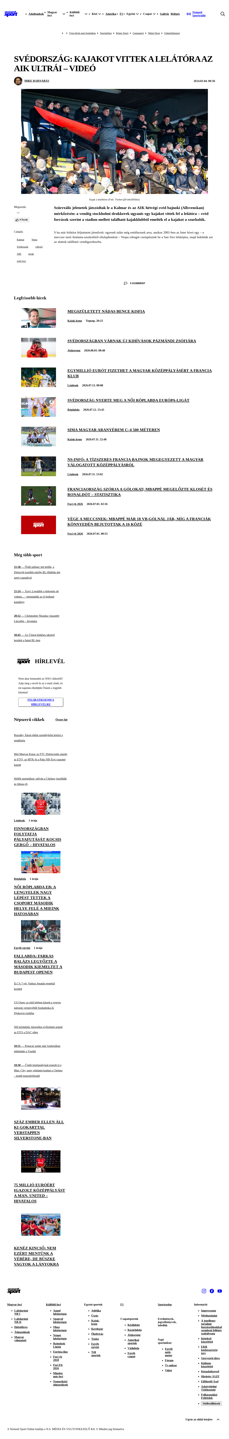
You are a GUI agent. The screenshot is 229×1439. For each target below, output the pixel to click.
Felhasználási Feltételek (209, 1396)
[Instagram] (204, 1291)
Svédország (22, 246)
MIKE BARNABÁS (36, 80)
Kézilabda (134, 1324)
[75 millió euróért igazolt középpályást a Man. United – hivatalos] (40, 1171)
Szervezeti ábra (210, 1358)
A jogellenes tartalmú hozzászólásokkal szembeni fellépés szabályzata (211, 1327)
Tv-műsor (171, 1365)
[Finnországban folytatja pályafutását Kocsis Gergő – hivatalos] (40, 813)
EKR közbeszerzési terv (209, 1350)
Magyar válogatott (20, 1339)
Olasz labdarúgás (60, 1329)
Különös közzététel (207, 1365)
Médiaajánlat (209, 1315)
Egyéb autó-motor (169, 1352)
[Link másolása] (18, 212)
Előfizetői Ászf (209, 1381)
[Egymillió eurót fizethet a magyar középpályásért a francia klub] (38, 386)
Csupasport (138, 33)
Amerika (110, 13)
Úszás (94, 1315)
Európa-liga (60, 1351)
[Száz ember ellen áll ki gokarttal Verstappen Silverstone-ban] (40, 1108)
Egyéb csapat (131, 1355)
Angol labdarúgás (60, 1312)
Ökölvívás (97, 1333)
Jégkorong (73, 350)
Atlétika (96, 1310)
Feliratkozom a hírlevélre (41, 702)
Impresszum (208, 1310)
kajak (31, 254)
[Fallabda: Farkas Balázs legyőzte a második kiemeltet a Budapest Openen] (40, 941)
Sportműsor (106, 33)
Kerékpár (97, 1328)
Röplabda (73, 409)
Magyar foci (14, 1304)
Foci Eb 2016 (58, 1366)
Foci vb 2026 (75, 503)
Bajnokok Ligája (59, 1345)
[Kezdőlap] (11, 14)
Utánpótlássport (172, 33)
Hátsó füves (154, 33)
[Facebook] (212, 1291)
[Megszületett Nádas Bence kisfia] (38, 326)
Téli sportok (96, 1354)
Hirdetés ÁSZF (210, 1376)
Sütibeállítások (211, 1403)
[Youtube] (220, 1291)
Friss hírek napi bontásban (82, 33)
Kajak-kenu (74, 320)
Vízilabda (133, 1348)
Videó (168, 1370)
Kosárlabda (135, 1329)
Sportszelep (165, 1304)
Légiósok (72, 385)
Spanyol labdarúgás (60, 1320)
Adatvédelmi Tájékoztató (208, 1388)
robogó (39, 246)
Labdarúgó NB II (21, 1320)
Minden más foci (58, 1375)
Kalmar (20, 239)
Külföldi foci (53, 1304)
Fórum (169, 1360)
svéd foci (21, 261)
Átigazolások (22, 1332)
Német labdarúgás (60, 1337)
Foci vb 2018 (57, 1358)
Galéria (164, 13)
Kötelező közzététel (207, 1340)
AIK (19, 254)
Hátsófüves (21, 1327)
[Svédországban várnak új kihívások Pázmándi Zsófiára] (38, 356)
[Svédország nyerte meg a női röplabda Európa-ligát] (38, 415)
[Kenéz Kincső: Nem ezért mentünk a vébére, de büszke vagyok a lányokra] (40, 1234)
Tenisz (95, 1338)
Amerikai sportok (133, 1341)
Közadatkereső (210, 1371)
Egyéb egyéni (22, 947)
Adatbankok (36, 13)
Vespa (34, 239)
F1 (121, 13)
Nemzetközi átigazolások (60, 1383)
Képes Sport (122, 33)
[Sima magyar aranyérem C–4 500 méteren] (38, 445)
